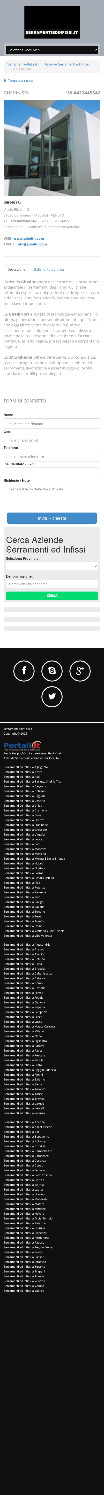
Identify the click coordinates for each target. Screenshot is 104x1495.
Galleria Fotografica (49, 269)
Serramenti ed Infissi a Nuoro (23, 863)
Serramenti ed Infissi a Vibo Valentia (28, 936)
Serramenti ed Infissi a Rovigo (24, 902)
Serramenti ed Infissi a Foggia (24, 997)
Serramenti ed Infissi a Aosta (23, 772)
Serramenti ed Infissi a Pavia (23, 1050)
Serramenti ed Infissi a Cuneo (23, 1165)
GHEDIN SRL (12, 202)
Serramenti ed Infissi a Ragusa (24, 1242)
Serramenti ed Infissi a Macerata (26, 1199)
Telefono (11, 447)
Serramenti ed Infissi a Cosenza (25, 1161)
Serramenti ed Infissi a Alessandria (27, 944)
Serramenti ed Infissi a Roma (23, 1252)
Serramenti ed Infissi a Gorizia (24, 1180)
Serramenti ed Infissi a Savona (24, 907)
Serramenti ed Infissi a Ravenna (25, 892)
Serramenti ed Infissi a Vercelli (24, 1108)
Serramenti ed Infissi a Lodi (22, 844)
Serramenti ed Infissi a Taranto (24, 1089)
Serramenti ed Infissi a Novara (24, 1214)
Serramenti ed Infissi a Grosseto (25, 830)
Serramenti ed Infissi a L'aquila (24, 834)
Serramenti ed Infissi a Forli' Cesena (28, 1175)
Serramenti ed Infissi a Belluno (24, 959)
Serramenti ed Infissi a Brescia (24, 969)
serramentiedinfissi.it (18, 729)
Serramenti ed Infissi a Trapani (24, 1271)
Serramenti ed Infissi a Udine (23, 926)
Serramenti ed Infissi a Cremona (25, 810)
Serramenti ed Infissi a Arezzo (24, 949)
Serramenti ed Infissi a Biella (23, 964)
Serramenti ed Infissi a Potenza (24, 887)
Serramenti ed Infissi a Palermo (25, 1223)
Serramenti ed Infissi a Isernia (24, 1185)
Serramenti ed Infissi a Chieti (23, 805)
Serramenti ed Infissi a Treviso (24, 1099)
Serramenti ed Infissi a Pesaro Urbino (29, 878)
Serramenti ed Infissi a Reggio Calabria (30, 1070)
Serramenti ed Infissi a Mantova (25, 849)
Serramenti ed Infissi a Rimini (23, 1075)
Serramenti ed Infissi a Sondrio (24, 911)
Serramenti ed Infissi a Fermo (23, 993)
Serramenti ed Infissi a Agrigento (26, 767)
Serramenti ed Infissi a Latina (23, 1189)
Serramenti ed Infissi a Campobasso (28, 1151)
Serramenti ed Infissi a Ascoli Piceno (28, 1127)
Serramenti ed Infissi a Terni (23, 916)
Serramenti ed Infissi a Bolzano (24, 791)
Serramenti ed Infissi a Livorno (24, 1194)
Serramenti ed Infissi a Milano (24, 1031)
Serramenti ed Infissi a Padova (24, 1046)
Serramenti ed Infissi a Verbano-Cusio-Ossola (34, 931)
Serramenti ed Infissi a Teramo (24, 1266)
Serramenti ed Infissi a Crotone (24, 988)
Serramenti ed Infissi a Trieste (24, 1276)
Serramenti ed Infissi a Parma (24, 873)
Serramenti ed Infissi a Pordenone (26, 1238)
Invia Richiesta (52, 518)
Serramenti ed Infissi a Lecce (23, 839)
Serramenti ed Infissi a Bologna (25, 1141)
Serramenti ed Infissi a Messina (25, 854)
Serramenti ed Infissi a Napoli (23, 1036)
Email (8, 431)
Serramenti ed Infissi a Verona (24, 1286)
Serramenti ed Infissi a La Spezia (25, 1012)
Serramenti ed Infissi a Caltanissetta (28, 973)
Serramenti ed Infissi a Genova (24, 1002)
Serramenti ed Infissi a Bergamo (25, 786)
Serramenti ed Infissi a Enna (22, 815)
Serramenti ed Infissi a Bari (22, 1132)
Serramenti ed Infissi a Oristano (25, 868)
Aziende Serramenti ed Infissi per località (31, 758)
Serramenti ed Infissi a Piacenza (25, 1233)
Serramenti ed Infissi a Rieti (22, 897)
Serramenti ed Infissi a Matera (24, 1204)
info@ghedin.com (31, 244)
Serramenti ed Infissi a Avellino (24, 954)
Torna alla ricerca (21, 80)
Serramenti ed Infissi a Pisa (22, 883)
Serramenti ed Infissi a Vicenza (24, 1113)
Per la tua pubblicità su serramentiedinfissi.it (33, 753)
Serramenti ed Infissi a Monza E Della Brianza (34, 858)
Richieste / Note (17, 480)
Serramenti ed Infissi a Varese (24, 1103)
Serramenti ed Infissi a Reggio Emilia (28, 1247)
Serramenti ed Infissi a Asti (22, 777)
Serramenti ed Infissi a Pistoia (24, 1060)
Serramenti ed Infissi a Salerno (24, 1079)
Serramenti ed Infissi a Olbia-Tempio (28, 1218)
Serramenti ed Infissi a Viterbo (24, 1291)
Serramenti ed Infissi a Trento (24, 921)
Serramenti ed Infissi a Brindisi (24, 1146)
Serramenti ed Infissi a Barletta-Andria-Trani (33, 781)
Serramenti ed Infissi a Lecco (23, 1017)
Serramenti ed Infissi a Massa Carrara (29, 1026)
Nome (8, 414)
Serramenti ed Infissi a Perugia (24, 1228)
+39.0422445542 (82, 93)
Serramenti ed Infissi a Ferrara (24, 1170)
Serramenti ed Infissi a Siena (23, 1084)
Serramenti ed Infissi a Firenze (24, 820)
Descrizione (16, 269)
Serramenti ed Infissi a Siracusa (25, 1262)
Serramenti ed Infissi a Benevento (26, 1136)
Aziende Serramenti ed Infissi (67, 64)
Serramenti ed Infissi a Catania (24, 978)
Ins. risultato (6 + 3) (20, 463)
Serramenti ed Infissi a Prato (23, 1065)
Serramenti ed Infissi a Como (23, 983)
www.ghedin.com (28, 238)
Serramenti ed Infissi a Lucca (23, 1022)
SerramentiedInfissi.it (23, 64)
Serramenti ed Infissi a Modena (25, 1209)
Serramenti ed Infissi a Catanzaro (26, 1156)
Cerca (52, 595)
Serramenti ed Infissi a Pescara (24, 1055)
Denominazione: (19, 576)
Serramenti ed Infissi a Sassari (24, 1257)
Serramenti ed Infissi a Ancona (24, 1122)
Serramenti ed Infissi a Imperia (24, 1007)
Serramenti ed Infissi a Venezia (24, 1281)
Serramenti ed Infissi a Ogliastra (25, 1041)
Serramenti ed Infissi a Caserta (24, 801)
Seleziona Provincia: (23, 558)
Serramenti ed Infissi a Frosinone (26, 825)
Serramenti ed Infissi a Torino (23, 1094)
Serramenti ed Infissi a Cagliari (24, 796)
